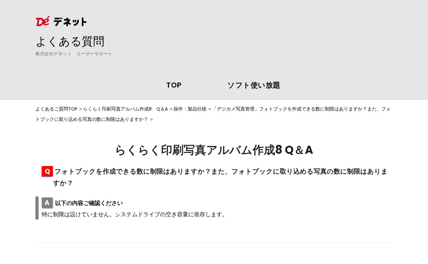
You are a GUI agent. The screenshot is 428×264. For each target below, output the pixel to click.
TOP (174, 85)
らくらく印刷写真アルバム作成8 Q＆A (125, 109)
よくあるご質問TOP (56, 109)
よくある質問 (69, 41)
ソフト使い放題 (253, 85)
